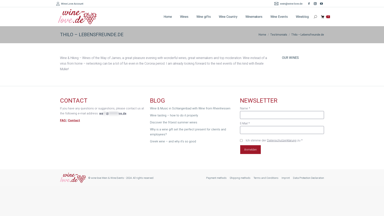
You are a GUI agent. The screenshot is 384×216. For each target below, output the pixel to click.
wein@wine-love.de (291, 3)
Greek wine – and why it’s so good (173, 141)
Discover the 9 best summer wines (173, 122)
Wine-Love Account (72, 3)
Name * (245, 108)
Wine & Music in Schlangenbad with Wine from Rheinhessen (190, 108)
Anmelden (250, 149)
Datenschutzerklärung (281, 140)
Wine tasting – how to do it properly (174, 115)
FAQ (63, 120)
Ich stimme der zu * (274, 140)
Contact (74, 120)
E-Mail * (245, 123)
